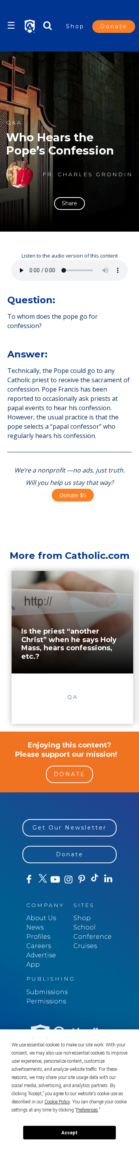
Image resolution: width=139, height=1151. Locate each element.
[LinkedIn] (108, 879)
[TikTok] (95, 879)
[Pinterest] (81, 879)
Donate (113, 26)
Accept (69, 1133)
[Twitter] (42, 879)
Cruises (85, 946)
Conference (92, 936)
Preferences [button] (87, 1110)
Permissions (46, 1001)
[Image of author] (19, 174)
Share (69, 203)
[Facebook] (29, 879)
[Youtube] (55, 879)
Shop (75, 26)
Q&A (14, 122)
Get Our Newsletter (69, 827)
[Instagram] (68, 879)
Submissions (47, 992)
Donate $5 (72, 495)
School (84, 927)
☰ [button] (11, 25)
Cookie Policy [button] (57, 1102)
